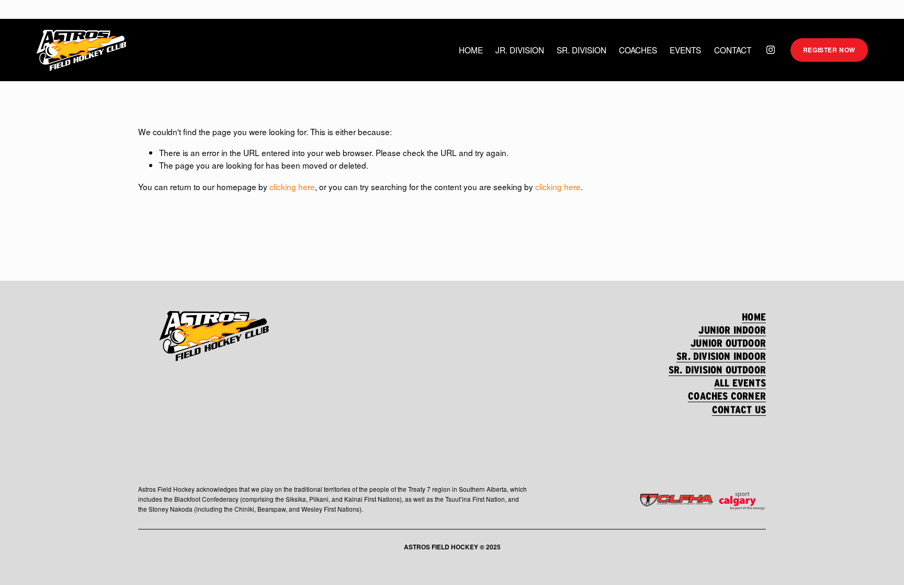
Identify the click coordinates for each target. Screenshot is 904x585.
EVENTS (685, 50)
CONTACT (732, 50)
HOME (471, 50)
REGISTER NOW (829, 50)
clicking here (292, 186)
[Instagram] (770, 50)
